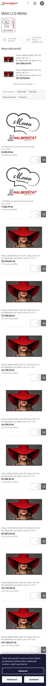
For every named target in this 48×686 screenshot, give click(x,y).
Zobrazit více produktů (22, 84)
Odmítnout (12, 679)
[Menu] (42, 3)
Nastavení (23, 671)
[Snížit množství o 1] (39, 161)
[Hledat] (28, 3)
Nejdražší (33, 91)
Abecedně (23, 97)
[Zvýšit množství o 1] (39, 158)
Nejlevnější (21, 91)
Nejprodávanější (9, 97)
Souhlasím (34, 679)
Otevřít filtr (24, 105)
